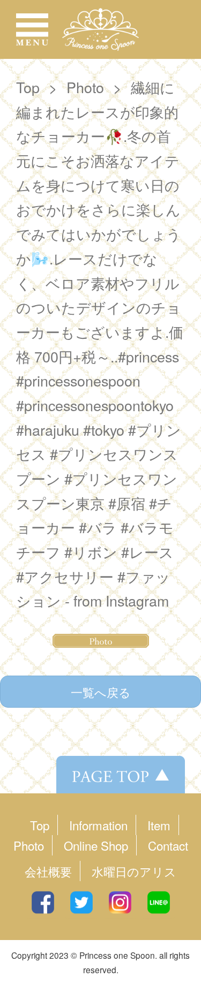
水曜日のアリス (134, 870)
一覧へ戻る (101, 691)
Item (158, 824)
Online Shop (96, 845)
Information (98, 824)
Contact (168, 845)
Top (28, 87)
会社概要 (48, 870)
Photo (85, 87)
